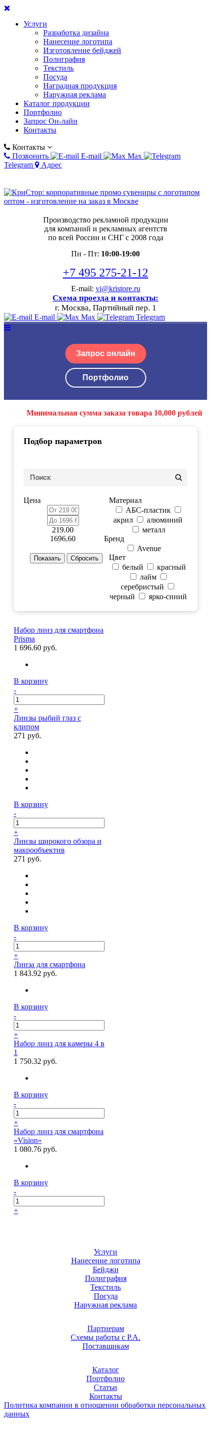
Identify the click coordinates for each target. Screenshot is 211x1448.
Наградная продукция (80, 86)
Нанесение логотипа (77, 41)
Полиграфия (64, 59)
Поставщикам (105, 1346)
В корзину (31, 681)
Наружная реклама (74, 94)
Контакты (40, 130)
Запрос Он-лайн (51, 121)
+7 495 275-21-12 (105, 272)
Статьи (105, 1387)
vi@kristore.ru (118, 288)
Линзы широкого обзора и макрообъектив (58, 845)
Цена (32, 500)
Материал (125, 500)
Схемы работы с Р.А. (105, 1337)
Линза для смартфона (49, 964)
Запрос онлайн (105, 353)
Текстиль (58, 68)
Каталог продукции (57, 103)
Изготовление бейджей (82, 50)
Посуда (55, 77)
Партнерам (105, 1328)
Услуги (35, 24)
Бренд (114, 538)
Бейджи (106, 1269)
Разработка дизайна (76, 32)
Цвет (117, 557)
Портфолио (43, 112)
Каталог (105, 1369)
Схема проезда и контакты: (105, 298)
